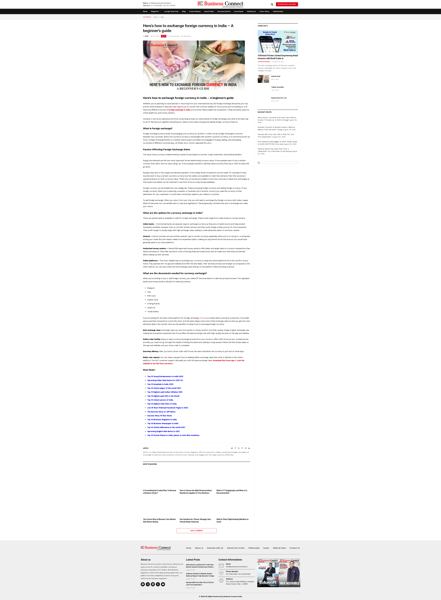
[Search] (272, 4)
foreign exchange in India (179, 110)
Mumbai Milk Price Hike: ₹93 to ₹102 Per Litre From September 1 (200, 584)
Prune (202, 318)
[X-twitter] (158, 584)
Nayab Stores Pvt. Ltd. (279, 98)
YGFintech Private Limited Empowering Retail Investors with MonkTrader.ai (278, 56)
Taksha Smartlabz (277, 87)
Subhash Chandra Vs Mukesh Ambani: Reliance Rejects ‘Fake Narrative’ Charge (200, 575)
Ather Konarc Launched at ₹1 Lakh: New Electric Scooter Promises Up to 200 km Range (199, 566)
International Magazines (287, 4)
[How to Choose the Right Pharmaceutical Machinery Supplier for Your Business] (196, 477)
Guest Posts (209, 11)
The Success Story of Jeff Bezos (161, 412)
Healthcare (251, 11)
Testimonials (278, 11)
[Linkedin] (153, 584)
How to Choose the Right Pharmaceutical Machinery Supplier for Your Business (196, 491)
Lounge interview (171, 11)
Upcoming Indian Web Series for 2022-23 (165, 380)
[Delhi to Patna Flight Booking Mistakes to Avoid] (233, 506)
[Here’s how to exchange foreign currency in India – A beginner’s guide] (194, 91)
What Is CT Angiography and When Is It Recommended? (231, 491)
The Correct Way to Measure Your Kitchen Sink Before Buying (159, 520)
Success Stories (224, 11)
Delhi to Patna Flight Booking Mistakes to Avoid (232, 520)
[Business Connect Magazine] (220, 4)
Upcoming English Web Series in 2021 (163, 431)
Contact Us (295, 548)
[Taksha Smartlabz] (263, 90)
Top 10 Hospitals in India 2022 (160, 384)
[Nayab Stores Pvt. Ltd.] (263, 100)
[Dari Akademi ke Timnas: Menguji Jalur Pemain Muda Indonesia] (196, 506)
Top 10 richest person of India (160, 400)
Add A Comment (196, 530)
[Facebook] (143, 584)
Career (266, 548)
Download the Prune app (223, 360)
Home (188, 548)
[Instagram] (148, 584)
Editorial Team (279, 548)
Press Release (195, 11)
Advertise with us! (215, 548)
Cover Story (264, 11)
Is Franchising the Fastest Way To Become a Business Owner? (159, 491)
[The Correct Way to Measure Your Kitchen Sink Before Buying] (160, 506)
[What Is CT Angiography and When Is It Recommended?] (233, 477)
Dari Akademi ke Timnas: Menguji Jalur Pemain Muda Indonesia (195, 520)
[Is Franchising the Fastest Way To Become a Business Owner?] (160, 477)
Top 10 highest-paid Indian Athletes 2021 (164, 392)
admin (147, 36)
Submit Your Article (236, 548)
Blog (184, 11)
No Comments (175, 36)
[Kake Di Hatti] (263, 79)
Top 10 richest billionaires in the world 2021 (166, 427)
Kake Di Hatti (275, 76)
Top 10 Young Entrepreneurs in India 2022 (165, 376)
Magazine (155, 11)
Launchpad (238, 11)
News (145, 11)
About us (199, 548)
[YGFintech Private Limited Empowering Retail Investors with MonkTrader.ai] (278, 41)
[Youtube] (163, 584)
